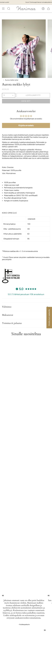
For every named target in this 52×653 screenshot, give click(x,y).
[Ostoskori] (48, 8)
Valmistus (6, 306)
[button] (8, 8)
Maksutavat (7, 315)
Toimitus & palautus (12, 323)
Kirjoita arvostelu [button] (26, 125)
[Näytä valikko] (3, 8)
